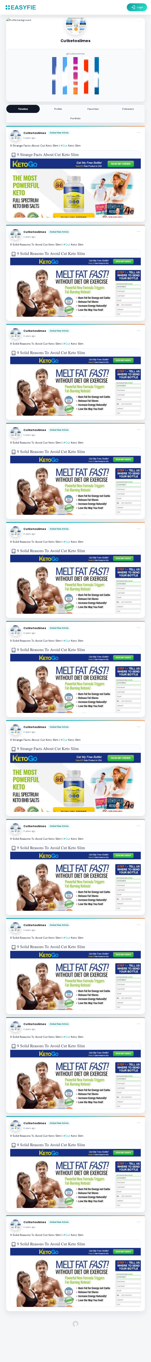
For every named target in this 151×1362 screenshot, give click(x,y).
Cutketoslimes (34, 133)
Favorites (93, 109)
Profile (58, 109)
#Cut (63, 145)
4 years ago (29, 138)
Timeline (23, 109)
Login (137, 7)
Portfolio (75, 118)
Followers (128, 109)
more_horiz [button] (138, 132)
